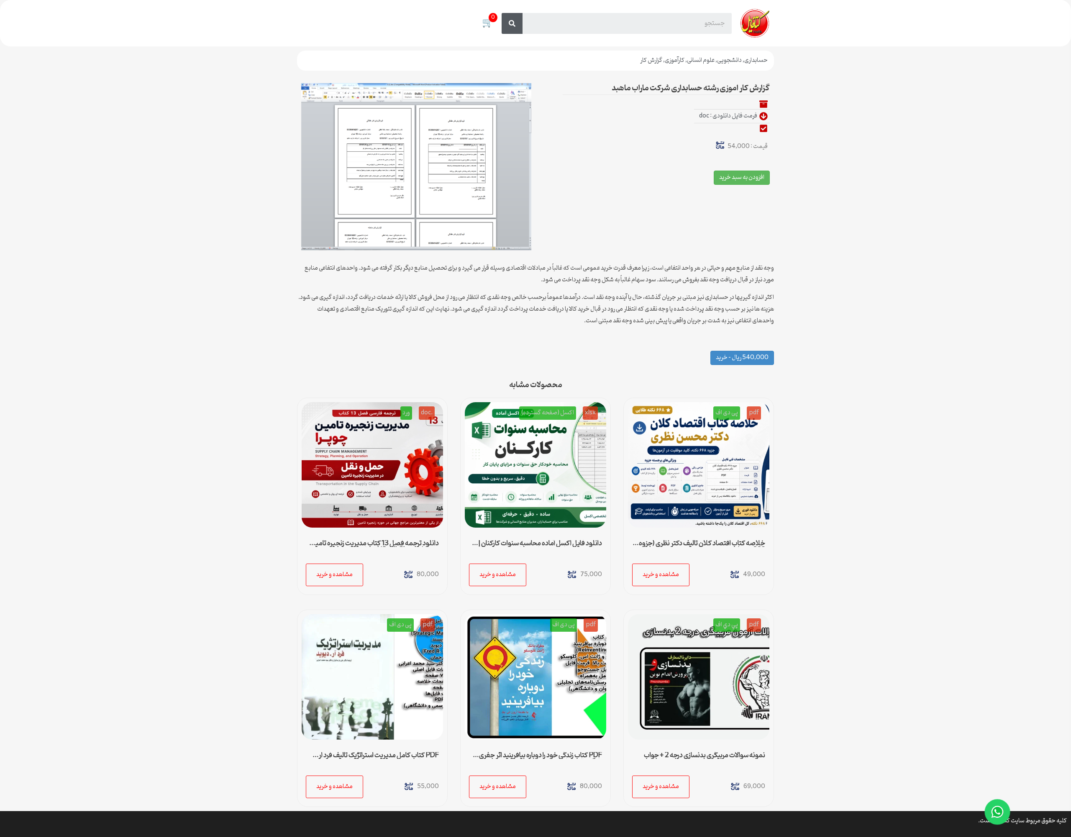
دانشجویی (729, 60)
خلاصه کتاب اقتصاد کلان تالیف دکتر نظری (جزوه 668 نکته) (702, 546)
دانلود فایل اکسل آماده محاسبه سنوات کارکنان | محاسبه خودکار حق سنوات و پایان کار (540, 546)
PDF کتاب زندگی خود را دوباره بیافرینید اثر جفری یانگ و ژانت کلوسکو (540, 758)
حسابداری (756, 60)
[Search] (512, 23)
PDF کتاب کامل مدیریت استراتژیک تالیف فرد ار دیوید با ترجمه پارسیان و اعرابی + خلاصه (379, 758)
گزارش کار (651, 60)
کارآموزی (674, 60)
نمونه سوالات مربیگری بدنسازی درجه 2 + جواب (704, 755)
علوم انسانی (701, 60)
